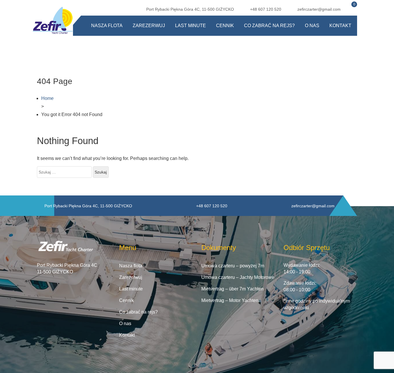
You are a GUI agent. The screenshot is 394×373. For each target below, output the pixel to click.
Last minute (190, 25)
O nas (312, 25)
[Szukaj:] (64, 172)
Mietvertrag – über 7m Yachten (232, 288)
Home (47, 98)
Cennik (225, 25)
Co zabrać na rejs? (269, 25)
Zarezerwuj (149, 25)
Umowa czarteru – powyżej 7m (232, 265)
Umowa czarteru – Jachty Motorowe (237, 277)
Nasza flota (107, 25)
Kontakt (340, 25)
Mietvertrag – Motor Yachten (229, 300)
